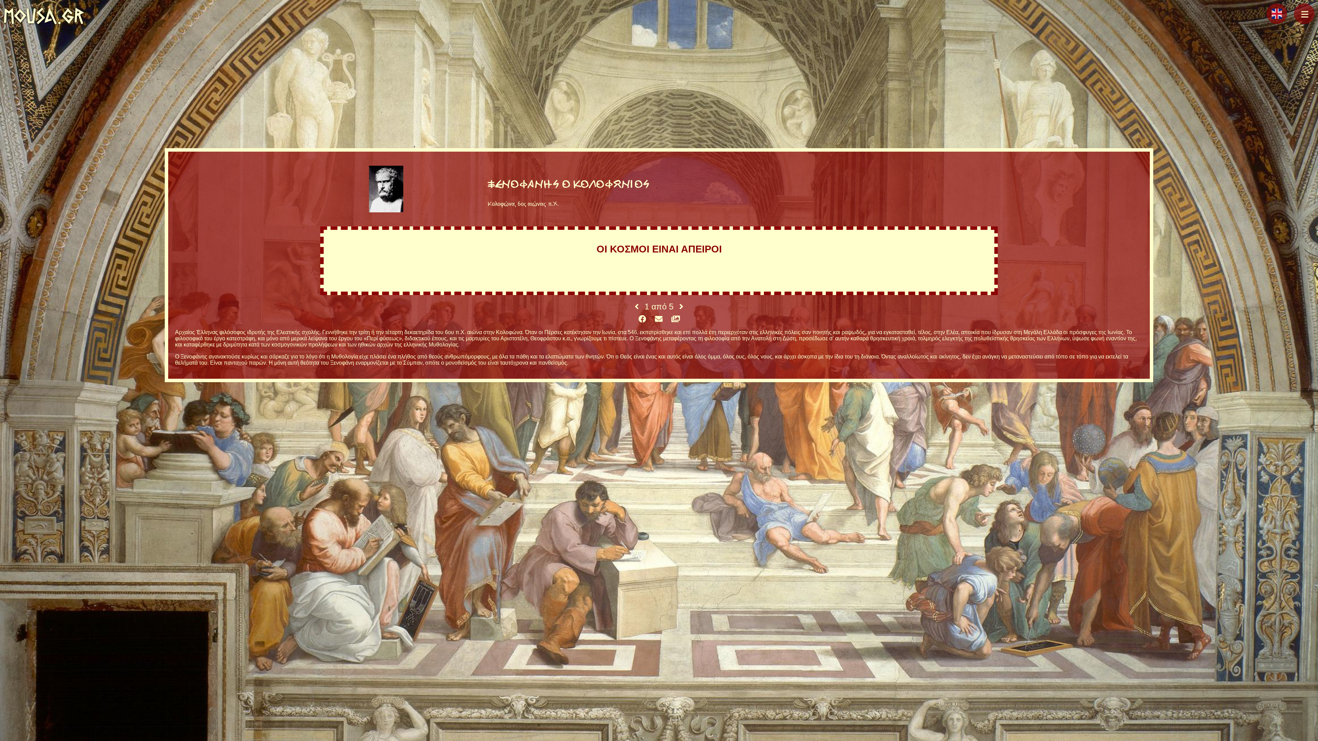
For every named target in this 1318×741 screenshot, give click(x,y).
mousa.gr (43, 16)
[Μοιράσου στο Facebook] (642, 319)
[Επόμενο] (681, 306)
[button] (1304, 13)
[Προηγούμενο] (637, 306)
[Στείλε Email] (658, 319)
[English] (1277, 13)
